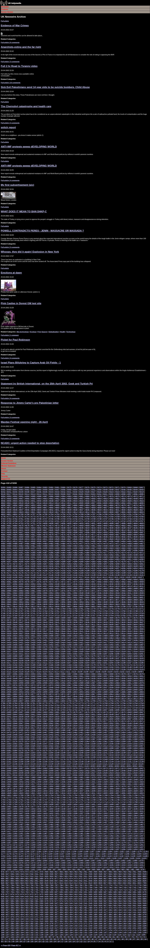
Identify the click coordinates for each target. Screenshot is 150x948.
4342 (27, 557)
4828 (135, 510)
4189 (81, 570)
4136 (111, 575)
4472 (111, 543)
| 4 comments (10, 180)
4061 (129, 582)
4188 (87, 570)
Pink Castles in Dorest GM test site (21, 303)
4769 (57, 516)
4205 (129, 568)
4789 (81, 514)
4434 (51, 548)
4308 (87, 559)
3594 (51, 627)
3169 (9, 667)
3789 (33, 609)
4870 (27, 507)
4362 (51, 555)
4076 (39, 582)
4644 (87, 528)
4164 (87, 573)
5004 (87, 494)
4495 (117, 541)
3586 (99, 627)
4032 (15, 586)
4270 (27, 564)
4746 (51, 519)
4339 (45, 557)
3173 (129, 665)
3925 (81, 595)
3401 (57, 645)
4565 (129, 534)
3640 (63, 622)
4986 (51, 496)
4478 (75, 543)
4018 (99, 586)
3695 (21, 618)
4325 (129, 557)
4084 (135, 579)
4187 (93, 570)
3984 (15, 591)
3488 (111, 636)
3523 (45, 633)
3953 (57, 593)
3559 (117, 629)
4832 (111, 510)
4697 (57, 523)
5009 (57, 494)
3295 (117, 654)
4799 (21, 514)
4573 (81, 534)
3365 (129, 647)
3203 (93, 663)
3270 (123, 656)
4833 (105, 510)
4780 (135, 514)
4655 (21, 528)
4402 (99, 550)
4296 (15, 561)
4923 (141, 501)
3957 (33, 593)
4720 (63, 521)
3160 (63, 667)
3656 (111, 620)
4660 (135, 525)
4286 (75, 561)
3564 (87, 629)
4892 (39, 505)
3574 (27, 629)
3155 (93, 667)
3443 (93, 640)
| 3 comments (10, 62)
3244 (135, 658)
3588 (87, 627)
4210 (99, 568)
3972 (87, 591)
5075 (93, 487)
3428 (39, 642)
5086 (27, 487)
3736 (63, 613)
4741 (81, 519)
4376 (111, 552)
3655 (117, 620)
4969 (9, 499)
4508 (39, 541)
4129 (9, 577)
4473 (105, 543)
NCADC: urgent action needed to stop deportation (30, 443)
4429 (81, 548)
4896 (15, 505)
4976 (111, 496)
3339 (141, 649)
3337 (9, 651)
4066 (99, 582)
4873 (9, 507)
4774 (27, 516)
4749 (33, 519)
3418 (99, 642)
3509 (129, 633)
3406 (27, 645)
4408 (63, 550)
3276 (87, 656)
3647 (21, 622)
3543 (69, 631)
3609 (105, 624)
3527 (21, 633)
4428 (87, 548)
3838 (27, 604)
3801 (105, 606)
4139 (93, 575)
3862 (27, 602)
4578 (51, 534)
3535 (117, 631)
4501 (81, 541)
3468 (87, 638)
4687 (117, 523)
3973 (81, 591)
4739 (93, 519)
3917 (129, 595)
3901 (81, 597)
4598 (75, 532)
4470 (123, 543)
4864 (63, 507)
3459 (141, 638)
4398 (123, 550)
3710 (75, 615)
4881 (105, 505)
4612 (135, 530)
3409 (9, 645)
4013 (129, 586)
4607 (21, 532)
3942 (123, 593)
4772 (39, 516)
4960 (63, 499)
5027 (93, 492)
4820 (39, 512)
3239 (21, 660)
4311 (69, 559)
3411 (141, 642)
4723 (45, 521)
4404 (87, 550)
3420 (87, 642)
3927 (69, 595)
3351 (69, 649)
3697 (9, 618)
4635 (141, 528)
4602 (51, 532)
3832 (63, 604)
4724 (39, 521)
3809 (57, 606)
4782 (123, 514)
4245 (33, 566)
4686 (123, 523)
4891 (45, 505)
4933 (81, 501)
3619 (45, 624)
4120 (63, 577)
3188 (39, 665)
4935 (69, 501)
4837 (81, 510)
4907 (93, 503)
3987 (141, 588)
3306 (51, 654)
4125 (33, 577)
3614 (75, 624)
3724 (135, 613)
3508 (135, 633)
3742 (27, 613)
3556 (135, 629)
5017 (9, 494)
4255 (117, 564)
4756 (135, 516)
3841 (9, 604)
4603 (45, 532)
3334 (27, 651)
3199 (117, 663)
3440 (111, 640)
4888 (63, 505)
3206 (75, 663)
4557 (33, 537)
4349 (129, 555)
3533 (129, 631)
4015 (117, 586)
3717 (33, 615)
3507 (141, 633)
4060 (135, 582)
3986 (3, 591)
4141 (81, 575)
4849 (9, 510)
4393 (9, 552)
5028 (87, 492)
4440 (15, 548)
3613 (81, 624)
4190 (75, 570)
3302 (75, 654)
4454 (75, 546)
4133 (129, 575)
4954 (99, 499)
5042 (3, 492)
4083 (141, 579)
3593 (57, 627)
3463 (117, 638)
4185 (105, 570)
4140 (87, 575)
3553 (9, 631)
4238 (75, 566)
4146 (51, 575)
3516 (87, 633)
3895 (117, 597)
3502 (27, 636)
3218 (3, 663)
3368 (111, 647)
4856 (111, 507)
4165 (81, 573)
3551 (21, 631)
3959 (21, 593)
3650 (3, 622)
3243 (141, 658)
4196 (39, 570)
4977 (105, 496)
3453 (33, 640)
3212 (39, 663)
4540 (135, 537)
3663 (69, 620)
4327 (117, 557)
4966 (27, 499)
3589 (81, 627)
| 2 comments (10, 123)
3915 (141, 595)
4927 (117, 501)
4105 (9, 579)
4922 (3, 503)
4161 (105, 573)
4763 (93, 516)
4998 (123, 494)
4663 (117, 525)
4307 (93, 559)
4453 (81, 546)
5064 (15, 490)
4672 (63, 525)
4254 (123, 564)
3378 (51, 647)
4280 (111, 561)
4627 (45, 530)
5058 (51, 490)
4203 (141, 568)
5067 (141, 487)
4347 (141, 555)
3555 (141, 629)
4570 (99, 534)
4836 (87, 510)
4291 (45, 561)
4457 (57, 546)
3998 (75, 588)
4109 (128, 577)
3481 (9, 638)
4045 (81, 584)
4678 (27, 525)
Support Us (5, 479)
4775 (21, 516)
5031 (69, 492)
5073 (105, 487)
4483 (45, 543)
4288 (63, 561)
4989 (33, 496)
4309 (81, 559)
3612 (87, 624)
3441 (105, 640)
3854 (75, 602)
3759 (69, 611)
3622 (27, 624)
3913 (9, 597)
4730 (3, 521)
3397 (81, 645)
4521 (105, 539)
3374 (75, 647)
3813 (33, 606)
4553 (57, 537)
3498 (51, 636)
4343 (21, 557)
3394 (99, 645)
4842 (51, 510)
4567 (117, 534)
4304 (111, 559)
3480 (15, 638)
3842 (3, 604)
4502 (75, 541)
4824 (15, 512)
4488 (15, 543)
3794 (3, 609)
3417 (105, 642)
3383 (21, 647)
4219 (45, 568)
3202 (99, 663)
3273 (105, 656)
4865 (57, 507)
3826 (99, 604)
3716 (39, 615)
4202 (3, 570)
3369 (105, 647)
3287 (21, 656)
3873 (105, 600)
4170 (51, 573)
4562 (3, 537)
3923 (93, 595)
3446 (75, 640)
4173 (33, 573)
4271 (21, 564)
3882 (51, 600)
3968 (111, 591)
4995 (141, 494)
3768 (15, 611)
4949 (129, 499)
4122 (51, 577)
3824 (111, 604)
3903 (69, 597)
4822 (27, 512)
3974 (75, 591)
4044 (87, 584)
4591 (117, 532)
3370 (99, 647)
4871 (21, 507)
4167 (69, 573)
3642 (51, 622)
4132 (135, 575)
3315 (141, 651)
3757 (81, 611)
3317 (129, 651)
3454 (27, 640)
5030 (75, 492)
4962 (51, 499)
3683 (93, 618)
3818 (3, 606)
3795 (141, 606)
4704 (15, 523)
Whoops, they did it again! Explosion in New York (30, 251)
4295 (21, 561)
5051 (93, 490)
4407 (69, 550)
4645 (81, 528)
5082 (51, 487)
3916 (135, 595)
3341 (129, 649)
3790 (27, 609)
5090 (3, 487)
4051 (45, 584)
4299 (141, 559)
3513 (105, 633)
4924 (135, 501)
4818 (51, 512)
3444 (87, 640)
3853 (81, 602)
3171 (141, 665)
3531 (141, 631)
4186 (99, 570)
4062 (123, 582)
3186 (51, 665)
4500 (87, 541)
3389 (129, 645)
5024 (111, 492)
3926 (75, 595)
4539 (141, 537)
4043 (93, 584)
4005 (33, 588)
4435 (45, 548)
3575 (21, 629)
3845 (129, 602)
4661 (129, 525)
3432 (15, 642)
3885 (33, 600)
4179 (141, 570)
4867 (45, 507)
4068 (87, 582)
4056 (15, 584)
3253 (81, 658)
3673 (9, 620)
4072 (63, 582)
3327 (69, 651)
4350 (123, 555)
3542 (75, 631)
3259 (45, 658)
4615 (117, 530)
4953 (105, 499)
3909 (33, 597)
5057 (57, 490)
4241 (57, 566)
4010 (3, 588)
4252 (135, 564)
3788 (39, 609)
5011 (45, 494)
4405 (81, 550)
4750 (27, 519)
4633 (9, 530)
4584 (15, 534)
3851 (93, 602)
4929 (105, 501)
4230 (123, 566)
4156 (135, 573)
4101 (33, 579)
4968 (15, 499)
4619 (93, 530)
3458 (3, 640)
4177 (9, 573)
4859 (93, 507)
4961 (57, 499)
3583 (117, 627)
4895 (21, 505)
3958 (27, 593)
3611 (93, 624)
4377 (105, 552)
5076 (87, 487)
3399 (69, 645)
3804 (87, 606)
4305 (105, 559)
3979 (45, 591)
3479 (21, 638)
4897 (9, 505)
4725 (33, 521)
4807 (117, 512)
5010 (51, 494)
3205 (81, 663)
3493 (81, 636)
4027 (45, 586)
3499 (45, 636)
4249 (9, 566)
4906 (99, 503)
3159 (69, 667)
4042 (99, 584)
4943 (21, 501)
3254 (75, 658)
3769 (9, 611)
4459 (45, 546)
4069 (81, 582)
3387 (141, 645)
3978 (51, 591)
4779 (141, 514)
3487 (117, 636)
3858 (51, 602)
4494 (123, 541)
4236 (87, 566)
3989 (129, 588)
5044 (135, 490)
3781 (81, 609)
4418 (3, 550)
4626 (51, 530)
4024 (63, 586)
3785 (57, 609)
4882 (99, 505)
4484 (39, 543)
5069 (129, 487)
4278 (123, 561)
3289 (9, 656)
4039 (117, 584)
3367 (117, 647)
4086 (123, 579)
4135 (117, 575)
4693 (81, 523)
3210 (51, 663)
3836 (39, 604)
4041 (105, 584)
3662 (75, 620)
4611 (141, 530)
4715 (93, 521)
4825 (9, 512)
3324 (87, 651)
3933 (33, 595)
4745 (57, 519)
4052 (39, 584)
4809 (105, 512)
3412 (135, 642)
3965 (129, 591)
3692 (39, 618)
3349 (81, 649)
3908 (39, 597)
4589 (129, 532)
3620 (39, 624)
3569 (57, 629)
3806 (75, 606)
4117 (81, 577)
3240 (15, 660)
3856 (63, 602)
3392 (111, 645)
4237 (81, 566)
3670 (27, 620)
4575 (69, 534)
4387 (45, 552)
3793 (9, 609)
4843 (45, 510)
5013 (33, 494)
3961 (9, 593)
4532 (39, 539)
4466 (3, 546)
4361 (57, 555)
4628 (39, 530)
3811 (45, 606)
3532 (135, 631)
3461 (129, 638)
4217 (57, 568)
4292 (39, 561)
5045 (129, 490)
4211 (93, 568)
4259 (93, 564)
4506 (51, 541)
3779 (93, 609)
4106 (3, 579)
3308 (39, 654)
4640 (111, 528)
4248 (15, 566)
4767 (69, 516)
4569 (105, 534)
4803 (141, 512)
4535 (21, 539)
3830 (75, 604)
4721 (57, 521)
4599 (69, 532)
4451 (93, 546)
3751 (117, 611)
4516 (135, 539)
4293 (33, 561)
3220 (135, 660)
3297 (105, 654)
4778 (3, 516)
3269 (129, 656)
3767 (21, 611)
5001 (105, 494)
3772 (135, 609)
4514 (3, 541)
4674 (51, 525)
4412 (39, 550)
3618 (51, 624)
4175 (21, 573)
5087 (21, 487)
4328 (111, 557)
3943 (117, 593)
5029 (81, 492)
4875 (141, 505)
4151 (21, 575)
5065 (9, 490)
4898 (3, 505)
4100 (39, 579)
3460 (135, 638)
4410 (51, 550)
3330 (51, 651)
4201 (9, 570)
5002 (99, 494)
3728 (111, 613)
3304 (63, 654)
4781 (129, 514)
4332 (87, 557)
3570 (51, 629)
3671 (21, 620)
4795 (45, 514)
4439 (21, 548)
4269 (33, 564)
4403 (93, 550)
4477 (81, 543)
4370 (3, 555)
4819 (45, 512)
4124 (39, 577)
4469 (129, 543)
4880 (111, 505)
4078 (27, 582)
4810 (99, 512)
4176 (15, 573)
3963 (141, 591)
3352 (63, 649)
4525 (81, 539)
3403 (45, 645)
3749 (129, 611)
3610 (99, 624)
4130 (3, 577)
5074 (99, 487)
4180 (135, 570)
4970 (3, 499)
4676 (39, 525)
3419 (93, 642)
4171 (45, 573)
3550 (27, 631)
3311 (21, 654)
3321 (105, 651)
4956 (87, 499)
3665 (57, 620)
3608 (111, 624)
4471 (117, 543)
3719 (21, 615)
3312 (15, 654)
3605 (129, 624)
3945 (105, 593)
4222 (27, 568)
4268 (39, 564)
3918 (123, 595)
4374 (123, 552)
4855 (117, 507)
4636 (135, 528)
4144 (63, 575)
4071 (69, 582)
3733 (81, 613)
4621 (81, 530)
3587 (93, 627)
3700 (135, 615)
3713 (57, 615)
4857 (105, 507)
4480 (63, 543)
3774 (123, 609)
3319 (117, 651)
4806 (123, 512)
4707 (141, 521)
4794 (51, 514)
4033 (9, 586)
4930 (99, 501)
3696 (15, 618)
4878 (123, 505)
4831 (117, 510)
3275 (93, 656)
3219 (141, 660)
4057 (9, 584)
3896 (111, 597)
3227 (93, 660)
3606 (123, 624)
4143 (69, 575)
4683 (141, 523)
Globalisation (54, 332)
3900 (87, 597)
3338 (3, 651)
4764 (87, 516)
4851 (141, 507)
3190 (27, 665)
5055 (69, 490)
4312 (63, 559)
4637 (129, 528)
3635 (93, 622)
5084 (39, 487)
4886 (75, 505)
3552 (15, 631)
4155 (141, 573)
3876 (87, 600)
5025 (105, 492)
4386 (51, 552)
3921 (105, 595)
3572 (39, 629)
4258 (99, 564)
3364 (135, 647)
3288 (15, 656)
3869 (129, 600)
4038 (123, 584)
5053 (81, 490)
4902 (123, 503)
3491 (93, 636)
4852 (135, 507)
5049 (105, 490)
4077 (33, 582)
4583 (21, 534)
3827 (93, 604)
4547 (93, 537)
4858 (99, 507)
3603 (141, 624)
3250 (99, 658)
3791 (21, 609)
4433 (57, 548)
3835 (45, 604)
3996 (87, 588)
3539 (93, 631)
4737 (105, 519)
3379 (45, 647)
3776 (111, 609)
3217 (9, 663)
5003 (93, 494)
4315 (45, 559)
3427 (45, 642)
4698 (51, 523)
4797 (33, 514)
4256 (111, 564)
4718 (75, 521)
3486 (123, 636)
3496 (63, 636)
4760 (111, 516)
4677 (33, 525)
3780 (87, 609)
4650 (51, 528)
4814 (75, 512)
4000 (63, 588)
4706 (3, 523)
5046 (123, 490)
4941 (33, 501)
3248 (111, 658)
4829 (129, 510)
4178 (3, 573)
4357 (81, 555)
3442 (99, 640)
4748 (39, 519)
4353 (105, 555)
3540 (87, 631)
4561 (9, 537)
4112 (110, 577)
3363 (141, 647)
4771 (45, 516)
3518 (75, 633)
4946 (3, 501)
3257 (57, 658)
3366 (123, 647)
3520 (63, 633)
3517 (81, 633)
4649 (57, 528)
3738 (51, 613)
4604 (39, 532)
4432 (63, 548)
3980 (39, 591)
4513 (9, 541)
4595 (93, 532)
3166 (27, 667)
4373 (129, 552)
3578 (3, 629)
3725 (129, 613)
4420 (135, 548)
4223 (21, 568)
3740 (39, 613)
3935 (21, 595)
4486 (27, 543)
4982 (75, 496)
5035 (45, 492)
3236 (39, 660)
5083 (45, 487)
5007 (69, 494)
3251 (93, 658)
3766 (27, 611)
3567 (69, 629)
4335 (69, 557)
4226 (3, 568)
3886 (27, 600)
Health (62, 332)
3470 (75, 638)
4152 (15, 575)
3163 (45, 667)
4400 (111, 550)
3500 (39, 636)
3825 (105, 604)
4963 (45, 499)
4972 (135, 496)
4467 (141, 543)
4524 (87, 539)
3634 (99, 622)
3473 (57, 638)
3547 (45, 631)
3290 (3, 656)
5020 (135, 492)
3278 (75, 656)
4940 (39, 501)
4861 (81, 507)
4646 (75, 528)
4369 (9, 555)
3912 (15, 597)
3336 (15, 651)
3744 (15, 613)
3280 (63, 656)
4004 (39, 588)
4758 (123, 516)
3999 (69, 588)
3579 (141, 627)
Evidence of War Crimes (15, 25)
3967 (117, 591)
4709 (129, 521)
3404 (39, 645)
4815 (69, 512)
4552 (63, 537)
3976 (63, 591)
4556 (39, 537)
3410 (3, 645)
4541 (129, 537)
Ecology (33, 332)
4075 (45, 582)
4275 (141, 561)
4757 (129, 516)
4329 (105, 557)
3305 (57, 654)
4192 (63, 570)
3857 (57, 602)
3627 (141, 622)
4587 (141, 532)
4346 (3, 557)
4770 (51, 516)
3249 (105, 658)
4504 (63, 541)
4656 (15, 528)
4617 (105, 530)
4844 (39, 510)
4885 (81, 505)
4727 (21, 521)
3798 (123, 606)
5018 (3, 494)
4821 (33, 512)
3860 (39, 602)
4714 (99, 521)
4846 (27, 510)
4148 (39, 575)
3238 (27, 660)
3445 (81, 640)
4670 (75, 525)
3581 (129, 627)
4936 (63, 501)
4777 (9, 516)
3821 (129, 604)
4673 (57, 525)
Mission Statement (8, 466)
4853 (129, 507)
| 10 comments (10, 83)
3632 (111, 622)
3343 (117, 649)
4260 (87, 564)
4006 (27, 588)
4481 (57, 543)
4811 (93, 512)
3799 (117, 606)
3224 (111, 660)
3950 (75, 593)
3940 (135, 593)
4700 (39, 523)
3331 (45, 651)
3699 (141, 615)
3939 (141, 593)
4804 (135, 512)
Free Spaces (42, 332)
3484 (135, 636)
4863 (69, 507)
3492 (87, 636)
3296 (111, 654)
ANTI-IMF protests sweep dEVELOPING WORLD (29, 146)
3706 (99, 615)
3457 (9, 640)
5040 (15, 492)
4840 (63, 510)
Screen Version (7, 12)
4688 (111, 523)
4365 (33, 555)
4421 (129, 548)
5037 (33, 492)
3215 (21, 663)
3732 (87, 613)
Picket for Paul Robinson (15, 339)
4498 (99, 541)
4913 (57, 503)
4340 (39, 557)
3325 (81, 651)
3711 (69, 615)
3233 (57, 660)
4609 (9, 532)
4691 (93, 523)
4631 (21, 530)
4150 (27, 575)
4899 (141, 503)
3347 (93, 649)
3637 (81, 622)
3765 (33, 611)
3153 (105, 667)
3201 (105, 663)
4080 (15, 582)
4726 (27, 521)
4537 (9, 539)
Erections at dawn (11, 272)
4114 (99, 577)
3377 (57, 647)
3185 (57, 665)
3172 (135, 665)
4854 (123, 507)
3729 (105, 613)
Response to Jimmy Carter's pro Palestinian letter (30, 402)
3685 (81, 618)
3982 (27, 591)
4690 (99, 523)
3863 (21, 602)
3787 (45, 609)
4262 (75, 564)
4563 (141, 534)
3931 (45, 595)
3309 (33, 654)
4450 (99, 546)
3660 (87, 620)
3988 (135, 588)
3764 (39, 611)
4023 (69, 586)
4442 (3, 548)
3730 (99, 613)
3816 (15, 606)
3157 (81, 667)
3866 (3, 602)
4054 (27, 584)
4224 (15, 568)
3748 (135, 611)
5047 (117, 490)
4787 (93, 514)
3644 (39, 622)
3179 (93, 665)
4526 (75, 539)
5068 (135, 487)
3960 (15, 593)
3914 (3, 597)
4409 (57, 550)
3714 (51, 615)
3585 (105, 627)
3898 (99, 597)
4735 (117, 519)
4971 (141, 496)
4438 (27, 548)
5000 (111, 494)
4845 (33, 510)
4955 (93, 499)
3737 (57, 613)
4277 (129, 561)
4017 (105, 586)
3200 (111, 663)
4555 (45, 537)
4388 (39, 552)
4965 (33, 499)
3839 (21, 604)
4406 (75, 550)
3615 (69, 624)
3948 (87, 593)
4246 (27, 566)
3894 (123, 597)
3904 (63, 597)
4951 (117, 499)
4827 (141, 510)
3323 (93, 651)
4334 (75, 557)
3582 (123, 627)
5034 (51, 492)
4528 (63, 539)
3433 (9, 642)
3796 (135, 606)
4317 (33, 559)
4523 (93, 539)
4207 (117, 568)
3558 (123, 629)
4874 (3, 507)
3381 (33, 647)
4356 (87, 555)
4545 (105, 537)
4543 (117, 537)
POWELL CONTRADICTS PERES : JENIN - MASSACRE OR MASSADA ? (42, 230)
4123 (45, 577)
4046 (75, 584)
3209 (57, 663)
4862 (75, 507)
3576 (15, 629)
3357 (33, 649)
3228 (87, 660)
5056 (63, 490)
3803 (93, 606)
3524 (39, 633)
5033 (57, 492)
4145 (57, 575)
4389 (33, 552)
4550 (75, 537)
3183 (69, 665)
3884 (39, 600)
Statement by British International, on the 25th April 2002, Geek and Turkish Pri (47, 383)
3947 (93, 593)
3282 (51, 656)
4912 (63, 503)
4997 (129, 494)
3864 (15, 602)
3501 (33, 636)
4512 (15, 541)
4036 (135, 584)
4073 (57, 582)
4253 (129, 564)
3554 (3, 631)
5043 (141, 490)
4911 (69, 503)
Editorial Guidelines (8, 463)
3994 (99, 588)
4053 (33, 584)
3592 (63, 627)
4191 (69, 570)
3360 (15, 649)
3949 (81, 593)
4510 (27, 541)
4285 (81, 561)
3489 (105, 636)
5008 (63, 494)
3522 (51, 633)
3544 (63, 631)
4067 (93, 582)
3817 (9, 606)
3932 (39, 595)
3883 (45, 600)
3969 (105, 591)
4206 (123, 568)
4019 (93, 586)
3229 (81, 660)
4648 (63, 528)
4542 (123, 537)
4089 (105, 579)
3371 (93, 647)
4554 (51, 537)
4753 (9, 519)
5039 (21, 492)
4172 (39, 573)
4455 (69, 546)
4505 (57, 541)
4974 (123, 496)
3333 (33, 651)
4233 (105, 566)
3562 (99, 629)
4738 (99, 519)
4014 (123, 586)
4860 (87, 507)
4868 (39, 507)
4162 (99, 573)
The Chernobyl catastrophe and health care (26, 106)
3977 (57, 591)
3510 (123, 633)
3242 (3, 660)
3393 (105, 645)
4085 (129, 579)
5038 (27, 492)
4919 (21, 503)
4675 (45, 525)
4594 (99, 532)
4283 (93, 561)
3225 (105, 660)
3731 (93, 613)
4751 (21, 519)
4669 (81, 525)
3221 (129, 660)
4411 (45, 550)
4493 (129, 541)
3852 (87, 602)
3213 (33, 663)
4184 (111, 570)
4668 (87, 525)
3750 (123, 611)
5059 (45, 490)
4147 (45, 575)
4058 (3, 584)
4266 (51, 564)
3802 (99, 606)
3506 (3, 636)
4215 (69, 568)
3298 (99, 654)
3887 (21, 600)
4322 (3, 559)
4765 (81, 516)
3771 (141, 609)
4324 (135, 557)
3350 (75, 649)
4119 (69, 577)
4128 (15, 577)
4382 (75, 552)
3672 (15, 620)
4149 (33, 575)
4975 (117, 496)
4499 (93, 541)
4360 (63, 555)
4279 (117, 561)
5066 (3, 490)
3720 (15, 615)
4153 (9, 575)
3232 (63, 660)
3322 (99, 651)
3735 (69, 613)
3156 (87, 667)
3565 (81, 629)
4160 (111, 573)
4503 (69, 541)
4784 (111, 514)
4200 (15, 570)
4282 (99, 561)
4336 (63, 557)
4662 (123, 525)
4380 (87, 552)
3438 (123, 640)
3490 (99, 636)
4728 (15, 521)
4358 (75, 555)
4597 (81, 532)
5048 (111, 490)
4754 (3, 519)
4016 (111, 586)
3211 (45, 663)
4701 (33, 523)
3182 (75, 665)
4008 (15, 588)
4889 (57, 505)
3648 (15, 622)
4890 (51, 505)
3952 (63, 593)
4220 (39, 568)
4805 (129, 512)
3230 (75, 660)
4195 (45, 570)
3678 (123, 618)
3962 (3, 593)
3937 (9, 595)
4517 (129, 539)
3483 (141, 636)
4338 (51, 557)
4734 (123, 519)
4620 (87, 530)
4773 (33, 516)
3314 (3, 654)
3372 (87, 647)
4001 (57, 588)
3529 (9, 633)
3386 (3, 647)
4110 (122, 577)
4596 (87, 532)
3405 (33, 645)
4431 (69, 548)
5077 (81, 487)
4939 (45, 501)
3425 (57, 642)
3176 (111, 665)
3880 (63, 600)
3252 (87, 658)
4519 (117, 539)
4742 (75, 519)
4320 (15, 559)
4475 (93, 543)
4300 (135, 559)
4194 (51, 570)
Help (3, 474)
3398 (75, 645)
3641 (57, 622)
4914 (51, 503)
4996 (135, 494)
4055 (21, 584)
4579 (45, 534)
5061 (33, 490)
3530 (3, 633)
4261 (81, 564)
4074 (51, 582)
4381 (81, 552)
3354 (51, 649)
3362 (3, 649)
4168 (63, 573)
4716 (87, 521)
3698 (3, 618)
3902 (75, 597)
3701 (129, 615)
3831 (69, 604)
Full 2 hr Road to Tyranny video (19, 66)
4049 (57, 584)
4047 (69, 584)
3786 (51, 609)
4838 (75, 510)
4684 (135, 523)
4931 (93, 501)
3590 (75, 627)
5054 (75, 490)
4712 (111, 521)
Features (4, 9)
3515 (93, 633)
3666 (51, 620)
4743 (69, 519)
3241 (9, 660)
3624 (15, 624)
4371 (141, 552)
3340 (135, 649)
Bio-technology (23, 332)
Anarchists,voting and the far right (21, 47)
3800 (111, 606)
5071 (117, 487)
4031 (21, 586)
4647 (69, 528)
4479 (69, 543)
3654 (123, 620)
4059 (141, 582)
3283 (45, 656)
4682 (3, 525)
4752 (15, 519)
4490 (3, 543)
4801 (9, 514)
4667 (93, 525)
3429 (33, 642)
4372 (135, 552)
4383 (69, 552)
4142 (75, 575)
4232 (111, 566)
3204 (87, 663)
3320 (111, 651)
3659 (93, 620)
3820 (135, 604)
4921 (9, 503)
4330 (99, 557)
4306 (99, 559)
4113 (105, 577)
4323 (141, 557)
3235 (45, 660)
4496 (111, 541)
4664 (111, 525)
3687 (69, 618)
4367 (21, 555)
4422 (123, 548)
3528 (15, 633)
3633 (105, 622)
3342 (123, 649)
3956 (39, 593)
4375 (117, 552)
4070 (75, 582)
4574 (75, 534)
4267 (45, 564)
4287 (69, 561)
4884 (87, 505)
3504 (15, 636)
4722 (51, 521)
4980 (87, 496)
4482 (51, 543)
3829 (81, 604)
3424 (63, 642)
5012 (39, 494)
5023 (117, 492)
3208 (63, 663)
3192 (15, 665)
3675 (141, 618)
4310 (75, 559)
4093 (81, 579)
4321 (9, 559)
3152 (111, 667)
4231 (117, 566)
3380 (39, 647)
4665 (105, 525)
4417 (9, 550)
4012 (135, 586)
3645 (33, 622)
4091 (93, 579)
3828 (87, 604)
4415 (21, 550)
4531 (45, 539)
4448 (111, 546)
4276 (135, 561)
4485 (33, 543)
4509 (33, 541)
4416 (15, 550)
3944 (111, 593)
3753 (105, 611)
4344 (15, 557)
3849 (105, 602)
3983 (21, 591)
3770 (3, 611)
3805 (81, 606)
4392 (15, 552)
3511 (117, 633)
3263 (21, 658)
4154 (3, 575)
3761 (57, 611)
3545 (57, 631)
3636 (87, 622)
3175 (117, 665)
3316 (135, 651)
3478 (27, 638)
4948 (135, 499)
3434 (3, 642)
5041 (9, 492)
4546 (99, 537)
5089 (9, 487)
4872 (15, 507)
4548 (87, 537)
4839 (69, 510)
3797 (129, 606)
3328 (63, 651)
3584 (111, 627)
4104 (15, 579)
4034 (3, 586)
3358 (27, 649)
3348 (87, 649)
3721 (9, 615)
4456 (63, 546)
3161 (57, 667)
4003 (45, 588)
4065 (105, 582)
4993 (9, 496)
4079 (21, 582)
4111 (116, 577)
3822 (123, 604)
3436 (135, 640)
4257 (105, 564)
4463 (21, 546)
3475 (45, 638)
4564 (135, 534)
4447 (117, 546)
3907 (45, 597)
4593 (105, 532)
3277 (81, 656)
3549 (33, 631)
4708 (135, 521)
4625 (57, 530)
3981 (33, 591)
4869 (33, 507)
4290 (51, 561)
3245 (129, 658)
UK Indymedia (14, 3)
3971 (93, 591)
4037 (129, 584)
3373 (81, 647)
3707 (93, 615)
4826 (3, 512)
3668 (39, 620)
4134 (123, 575)
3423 (69, 642)
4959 (69, 499)
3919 (117, 595)
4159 (117, 573)
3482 (3, 638)
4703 (21, 523)
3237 (33, 660)
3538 (99, 631)
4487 (21, 543)
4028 (39, 586)
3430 (27, 642)
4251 (141, 564)
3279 (69, 656)
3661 (81, 620)
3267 (141, 656)
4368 (15, 555)
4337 (57, 557)
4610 (3, 532)
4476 (87, 543)
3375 (69, 647)
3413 (129, 642)
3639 (69, 622)
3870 (123, 600)
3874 (99, 600)
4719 (69, 521)
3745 (9, 613)
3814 (27, 606)
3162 (51, 667)
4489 (9, 543)
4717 (81, 521)
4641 (105, 528)
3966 (123, 591)
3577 (9, 629)
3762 (51, 611)
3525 (33, 633)
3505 (9, 636)
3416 (111, 642)
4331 (93, 557)
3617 (57, 624)
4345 (9, 557)
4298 (3, 561)
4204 (135, 568)
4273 (9, 564)
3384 (15, 647)
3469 (81, 638)
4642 (99, 528)
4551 (69, 537)
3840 (15, 604)
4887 (69, 505)
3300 (87, 654)
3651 (141, 620)
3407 (21, 645)
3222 (123, 660)
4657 (9, 528)
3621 (33, 624)
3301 (81, 654)
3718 (27, 615)
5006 (75, 494)
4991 (21, 496)
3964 (135, 591)
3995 (93, 588)
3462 (123, 638)
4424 (111, 548)
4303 (117, 559)
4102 (27, 579)
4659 (141, 525)
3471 (69, 638)
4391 (21, 552)
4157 (129, 573)
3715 (45, 615)
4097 (57, 579)
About (3, 468)
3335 (21, 651)
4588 (135, 532)
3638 (75, 622)
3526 (27, 633)
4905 (105, 503)
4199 (21, 570)
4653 (33, 528)
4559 (21, 537)
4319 (21, 559)
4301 (129, 559)
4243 (45, 566)
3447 (69, 640)
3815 (21, 606)
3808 (63, 606)
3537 (105, 631)
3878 (75, 600)
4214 (75, 568)
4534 (27, 539)
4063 (117, 582)
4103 (21, 579)
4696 (63, 523)
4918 (27, 503)
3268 (135, 656)
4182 (123, 570)
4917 (33, 503)
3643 (45, 622)
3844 (135, 602)
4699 (45, 523)
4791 (69, 514)
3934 (27, 595)
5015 (21, 494)
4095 (69, 579)
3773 (129, 609)
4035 (141, 584)
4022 (75, 586)
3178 (99, 665)
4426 (99, 548)
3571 (45, 629)
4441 (9, 548)
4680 (15, 525)
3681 (105, 618)
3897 (105, 597)
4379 (93, 552)
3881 (57, 600)
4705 (9, 523)
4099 (45, 579)
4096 (63, 579)
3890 (3, 600)
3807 (69, 606)
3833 (57, 604)
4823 (21, 512)
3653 (129, 620)
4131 (141, 575)
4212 (87, 568)
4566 (123, 534)
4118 (75, 577)
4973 (129, 496)
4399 (117, 550)
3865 (9, 602)
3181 (81, 665)
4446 (123, 546)
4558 (27, 537)
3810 (51, 606)
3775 (117, 609)
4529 (57, 539)
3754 (99, 611)
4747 (45, 519)
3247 (117, 658)
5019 (141, 492)
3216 (15, 663)
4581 (33, 534)
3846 (123, 602)
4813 (81, 512)
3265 (9, 658)
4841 (57, 510)
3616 (63, 624)
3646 (27, 622)
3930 (51, 595)
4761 (105, 516)
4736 (111, 519)
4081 (9, 582)
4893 (33, 505)
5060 (39, 490)
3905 (57, 597)
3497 (57, 636)
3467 (93, 638)
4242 (51, 566)
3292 (135, 654)
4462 (27, 546)
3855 (69, 602)
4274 (3, 564)
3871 (117, 600)
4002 (51, 588)
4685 (129, 523)
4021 (81, 586)
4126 (27, 577)
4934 (75, 501)
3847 (117, 602)
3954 (51, 593)
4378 (99, 552)
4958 (75, 499)
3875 (93, 600)
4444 (135, 546)
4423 (117, 548)
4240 (63, 566)
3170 (3, 667)
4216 (63, 568)
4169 (57, 573)
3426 (51, 642)
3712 (63, 615)
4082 (3, 582)
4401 (105, 550)
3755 (93, 611)
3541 (81, 631)
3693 (33, 618)
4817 (57, 512)
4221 (33, 568)
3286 (27, 656)
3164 (39, 667)
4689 (105, 523)
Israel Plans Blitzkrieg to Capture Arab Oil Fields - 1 (31, 362)
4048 (63, 584)
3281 (57, 656)
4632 (15, 530)
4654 (27, 528)
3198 (123, 663)
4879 (117, 505)
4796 (39, 514)
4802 (3, 514)
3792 (15, 609)
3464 (111, 638)
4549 (81, 537)
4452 (87, 546)
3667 (45, 620)
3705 (105, 615)
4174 (27, 573)
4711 (117, 521)
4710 (123, 521)
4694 (75, 523)
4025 (57, 586)
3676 (135, 618)
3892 (135, 597)
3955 (45, 593)
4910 (75, 503)
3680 (111, 618)
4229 (129, 566)
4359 (69, 555)
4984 (63, 496)
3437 (129, 640)
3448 (63, 640)
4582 (27, 534)
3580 (135, 627)
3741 (33, 613)
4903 (117, 503)
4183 (117, 570)
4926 (123, 501)
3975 (69, 591)
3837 (33, 604)
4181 (129, 570)
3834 (51, 604)
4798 (27, 514)
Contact (4, 471)
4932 (87, 501)
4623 (69, 530)
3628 (135, 622)
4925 (129, 501)
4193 (57, 570)
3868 (135, 600)
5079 (69, 487)
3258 (51, 658)
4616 (111, 530)
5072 (111, 487)
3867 (141, 600)
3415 (117, 642)
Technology (70, 332)
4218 (51, 568)
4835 (93, 510)
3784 (63, 609)
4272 (15, 564)
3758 (75, 611)
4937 (57, 501)
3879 (69, 600)
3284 (39, 656)
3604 (135, 624)
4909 (81, 503)
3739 (45, 613)
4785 (105, 514)
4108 (134, 577)
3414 (123, 642)
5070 (123, 487)
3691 (45, 618)
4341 (33, 557)
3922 (99, 595)
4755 (141, 516)
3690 (51, 618)
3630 (123, 622)
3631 (117, 622)
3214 (27, 663)
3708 (87, 615)
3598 (27, 627)
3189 (33, 665)
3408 (15, 645)
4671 (69, 525)
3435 (141, 640)
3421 (81, 642)
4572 (87, 534)
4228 (135, 566)
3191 (21, 665)
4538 (3, 539)
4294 (27, 561)
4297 (9, 561)
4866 (51, 507)
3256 (63, 658)
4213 (81, 568)
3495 (69, 636)
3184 (63, 665)
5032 (63, 492)
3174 (123, 665)
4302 (123, 559)
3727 (117, 613)
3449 (57, 640)
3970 (99, 591)
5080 (63, 487)
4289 (57, 561)
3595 (45, 627)
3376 (63, 647)
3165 (33, 667)
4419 (141, 548)
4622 (75, 530)
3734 (75, 613)
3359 (21, 649)
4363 (45, 555)
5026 (99, 492)
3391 (117, 645)
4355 (93, 555)
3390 (123, 645)
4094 (75, 579)
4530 (51, 539)
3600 (15, 627)
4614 (123, 530)
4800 (15, 514)
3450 (51, 640)
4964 (39, 499)
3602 (3, 627)
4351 (117, 555)
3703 (117, 615)
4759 (117, 516)
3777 (105, 609)
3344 (111, 649)
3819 (141, 604)
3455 (21, 640)
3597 (33, 627)
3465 (105, 638)
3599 (21, 627)
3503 (21, 636)
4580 (39, 534)
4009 (9, 588)
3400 (63, 645)
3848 (111, 602)
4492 (135, 541)
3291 (141, 654)
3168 (15, 667)
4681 (9, 525)
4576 (63, 534)
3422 (75, 642)
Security (4, 476)
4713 (105, 521)
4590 (123, 532)
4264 (63, 564)
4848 (15, 510)
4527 (69, 539)
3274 (99, 656)
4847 (21, 510)
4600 (63, 532)
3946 (99, 593)
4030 (27, 586)
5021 (129, 492)
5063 (21, 490)
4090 (99, 579)
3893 (129, 597)
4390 (27, 552)
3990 (123, 588)
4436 (39, 548)
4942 (27, 501)
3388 (135, 645)
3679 (117, 618)
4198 (27, 570)
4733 (129, 519)
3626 (3, 624)
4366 (27, 555)
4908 (87, 503)
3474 (51, 638)
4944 (15, 501)
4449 (105, 546)
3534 (123, 631)
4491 (141, 541)
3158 (75, 667)
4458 (51, 546)
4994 (3, 496)
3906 (51, 597)
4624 (63, 530)
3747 (141, 611)
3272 (111, 656)
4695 (69, 523)
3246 (123, 658)
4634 (3, 530)
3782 (75, 609)
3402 (51, 645)
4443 (141, 546)
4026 (51, 586)
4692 (87, 523)
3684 (87, 618)
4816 (63, 512)
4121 (57, 577)
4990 (27, 496)
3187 (45, 665)
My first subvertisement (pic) (17, 185)
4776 (15, 516)
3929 (57, 595)
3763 (45, 611)
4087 (117, 579)
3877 (81, 600)
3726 (123, 613)
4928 (111, 501)
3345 (105, 649)
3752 (111, 611)
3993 (105, 588)
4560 (15, 537)
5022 (123, 492)
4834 (99, 510)
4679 (21, 525)
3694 (27, 618)
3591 (69, 627)
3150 (123, 667)
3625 (9, 624)
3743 (21, 613)
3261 (33, 658)
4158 (123, 573)
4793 (57, 514)
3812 (39, 606)
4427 (93, 548)
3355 (45, 649)
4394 (3, 552)
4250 (3, 566)
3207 (69, 663)
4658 (3, 528)
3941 (129, 593)
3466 (99, 638)
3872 (111, 600)
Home (3, 458)
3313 (9, 654)
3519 (69, 633)
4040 (111, 584)
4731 (141, 519)
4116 (87, 577)
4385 (57, 552)
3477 (33, 638)
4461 (33, 546)
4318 (27, 559)
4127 (21, 577)
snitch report (8, 127)
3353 (57, 649)
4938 (51, 501)
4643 (93, 528)
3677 (129, 618)
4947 (141, 499)
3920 (111, 595)
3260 (39, 658)
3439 (117, 640)
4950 (123, 499)
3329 (57, 651)
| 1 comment (10, 335)
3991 (117, 588)
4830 (123, 510)
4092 (87, 579)
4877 (129, 505)
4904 (111, 503)
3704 (111, 615)
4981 (81, 496)
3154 (99, 667)
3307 (45, 654)
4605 (33, 532)
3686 (75, 618)
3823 (117, 604)
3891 (141, 597)
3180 (87, 665)
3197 (129, 663)
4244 (39, 566)
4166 (75, 573)
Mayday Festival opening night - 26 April (24, 422)
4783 (117, 514)
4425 (105, 548)
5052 (87, 490)
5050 (99, 490)
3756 (87, 611)
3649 (9, 622)
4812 (87, 512)
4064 (111, 582)
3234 (51, 660)
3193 (9, 665)
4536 (15, 539)
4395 (141, 550)
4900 (135, 503)
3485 (129, 636)
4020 (87, 586)
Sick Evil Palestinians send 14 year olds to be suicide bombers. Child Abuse (45, 87)
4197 (33, 570)
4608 (15, 532)
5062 (27, 490)
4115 (93, 577)
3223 (117, 660)
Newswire (5, 7)
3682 (99, 618)
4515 (141, 539)
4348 (135, 555)
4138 (99, 575)
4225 (9, 568)
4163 (93, 573)
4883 (93, 505)
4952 (111, 499)
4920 (15, 503)
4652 (39, 528)
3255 (69, 658)
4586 (3, 534)
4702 (27, 523)
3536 (111, 631)
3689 (57, 618)
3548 (39, 631)
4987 (45, 496)
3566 (75, 629)
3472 (63, 638)
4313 (57, 559)
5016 (15, 494)
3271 (117, 656)
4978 (99, 496)
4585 (9, 534)
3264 (15, 658)
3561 (105, 629)
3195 (141, 663)
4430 (75, 548)
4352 (111, 555)
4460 (39, 546)
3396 (87, 645)
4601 (57, 532)
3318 (123, 651)
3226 (99, 660)
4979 (93, 496)
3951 (69, 593)
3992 (111, 588)
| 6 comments (10, 42)
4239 (69, 566)
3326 (75, 651)
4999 (117, 494)
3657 (105, 620)
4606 (27, 532)
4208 (111, 568)
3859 (45, 602)
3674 (3, 620)
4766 (75, 516)
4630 (27, 530)
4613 (129, 530)
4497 (105, 541)
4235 (93, 566)
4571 (93, 534)
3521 (57, 633)
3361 (9, 649)
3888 (15, 600)
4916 (39, 503)
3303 (69, 654)
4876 (135, 505)
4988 (39, 496)
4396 (135, 550)
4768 (63, 516)
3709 (81, 615)
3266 (3, 658)
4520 (111, 539)
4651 (45, 528)
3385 (9, 647)
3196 (135, 663)
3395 (93, 645)
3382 (27, 647)
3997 (81, 588)
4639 (117, 528)
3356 (39, 649)
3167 (21, 667)
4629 (33, 530)
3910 (27, 597)
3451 (45, 640)
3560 (111, 629)
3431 (21, 642)
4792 (63, 514)
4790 (75, 514)
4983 (69, 496)
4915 (45, 503)
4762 (99, 516)
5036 (39, 492)
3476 (39, 638)
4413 (33, 550)
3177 (105, 665)
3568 (63, 629)
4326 (123, 557)
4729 (9, 521)
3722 (3, 615)
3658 (99, 620)
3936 (15, 595)
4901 (129, 503)
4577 (57, 534)
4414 (27, 550)
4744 (63, 519)
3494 (75, 636)
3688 (63, 618)
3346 (99, 649)
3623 (21, 624)
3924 (87, 595)
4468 (135, 543)
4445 (129, 546)
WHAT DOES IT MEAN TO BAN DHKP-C (24, 211)
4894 (27, 505)
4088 (111, 579)
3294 (123, 654)
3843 (141, 602)
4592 (111, 532)
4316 (39, 559)
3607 (117, 624)
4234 (99, 566)
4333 (81, 557)
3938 (3, 595)
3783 (69, 609)
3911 (21, 597)
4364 (39, 555)
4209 (105, 568)
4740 (87, 519)
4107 (140, 577)
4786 (99, 514)
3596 (39, 627)
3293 (129, 654)
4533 (33, 539)
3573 (33, 629)
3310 (27, 654)
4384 (63, 552)
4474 (99, 543)
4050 (51, 584)
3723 (141, 613)
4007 (21, 588)
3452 (39, 640)
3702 (123, 615)
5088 (15, 487)
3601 (9, 627)
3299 (93, 654)
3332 (39, 651)
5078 (75, 487)
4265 (57, 564)
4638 (123, 528)
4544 (111, 537)
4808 (111, 512)
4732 (135, 519)
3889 (9, 600)
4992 (15, 496)
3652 (135, 620)
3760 (63, 611)
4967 (21, 499)
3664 (63, 620)
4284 (87, 561)
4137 (105, 575)
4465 (9, 546)
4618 (99, 530)
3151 (117, 667)
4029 (33, 586)
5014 (27, 494)
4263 (69, 564)
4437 (33, 548)
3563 (93, 629)
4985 (57, 496)
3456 (15, 640)
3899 (93, 597)
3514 (99, 633)
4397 (129, 550)
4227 (141, 566)
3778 (99, 609)
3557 (129, 629)
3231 (69, 660)
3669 (33, 620)
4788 (87, 514)
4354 (99, 555)
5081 (57, 487)
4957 (81, 499)
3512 (111, 633)
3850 (99, 602)
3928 (63, 595)
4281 (105, 561)
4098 (51, 579)
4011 (141, 586)
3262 (27, 658)
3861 (33, 602)
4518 (123, 539)
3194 (3, 665)
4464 (15, 546)
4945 (9, 501)
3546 (51, 631)
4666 (99, 525)
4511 (21, 541)
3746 (3, 613)
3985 (9, 591)
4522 (99, 539)
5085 (33, 487)
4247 (21, 566)
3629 (129, 622)
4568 (111, 534)
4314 (51, 559)
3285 (33, 656)
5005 (81, 494)
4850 (3, 510)
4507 (45, 541)
